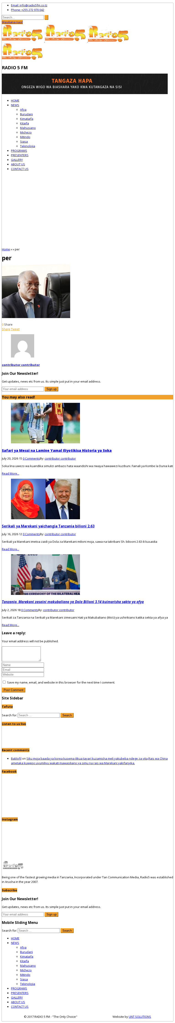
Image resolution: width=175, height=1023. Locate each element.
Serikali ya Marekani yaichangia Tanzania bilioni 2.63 (48, 526)
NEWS (15, 105)
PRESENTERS (19, 155)
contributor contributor (21, 365)
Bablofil (16, 758)
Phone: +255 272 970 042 (27, 10)
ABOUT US (18, 164)
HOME (15, 100)
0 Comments (31, 458)
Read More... (10, 473)
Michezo (26, 132)
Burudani (26, 114)
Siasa (24, 141)
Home (6, 249)
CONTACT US (19, 169)
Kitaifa (24, 123)
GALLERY (17, 160)
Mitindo (25, 137)
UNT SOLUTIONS (140, 1017)
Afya (23, 110)
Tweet (15, 329)
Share (6, 329)
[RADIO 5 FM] (23, 41)
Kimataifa (26, 119)
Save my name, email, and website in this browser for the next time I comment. (61, 682)
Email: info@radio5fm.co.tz (29, 5)
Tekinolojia (27, 146)
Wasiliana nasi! (12, 22)
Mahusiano (28, 128)
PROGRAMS (19, 151)
